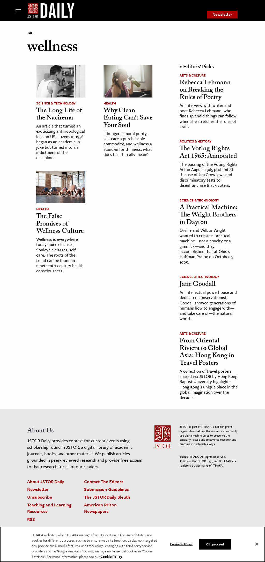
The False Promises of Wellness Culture (60, 224)
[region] (132, 544)
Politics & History (195, 141)
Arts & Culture (192, 75)
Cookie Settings (181, 543)
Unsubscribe (39, 497)
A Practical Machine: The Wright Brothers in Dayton (208, 216)
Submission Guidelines (106, 489)
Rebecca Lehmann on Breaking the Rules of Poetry (205, 91)
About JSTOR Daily (45, 481)
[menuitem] (222, 14)
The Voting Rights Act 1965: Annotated (208, 153)
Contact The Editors (103, 481)
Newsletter (222, 14)
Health (110, 103)
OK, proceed (215, 544)
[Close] (256, 544)
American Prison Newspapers (100, 507)
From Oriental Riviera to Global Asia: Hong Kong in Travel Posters (207, 352)
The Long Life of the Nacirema (59, 115)
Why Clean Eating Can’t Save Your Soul (128, 119)
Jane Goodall (198, 284)
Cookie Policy (111, 556)
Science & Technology (56, 103)
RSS (31, 519)
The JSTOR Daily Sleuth (107, 497)
